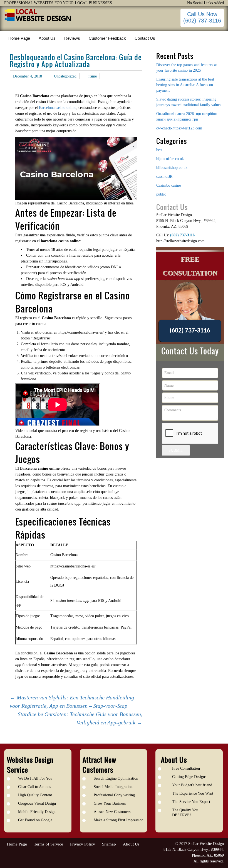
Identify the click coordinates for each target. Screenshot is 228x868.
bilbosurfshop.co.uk (171, 168)
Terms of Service (48, 844)
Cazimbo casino (168, 185)
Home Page (17, 844)
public (161, 194)
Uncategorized (65, 76)
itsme (92, 76)
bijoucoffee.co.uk (170, 159)
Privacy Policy (82, 844)
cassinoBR (164, 176)
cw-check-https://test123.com (179, 128)
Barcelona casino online (57, 108)
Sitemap (109, 844)
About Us (131, 844)
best (159, 150)
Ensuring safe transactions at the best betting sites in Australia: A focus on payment (185, 84)
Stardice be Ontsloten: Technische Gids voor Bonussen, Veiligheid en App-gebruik (80, 718)
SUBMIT (175, 450)
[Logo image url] (38, 15)
